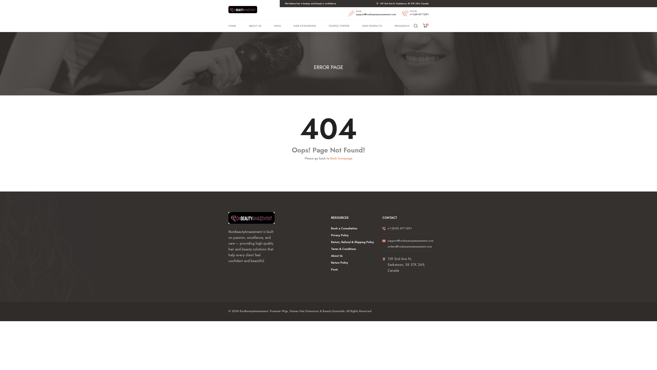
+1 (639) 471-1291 (400, 228)
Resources (402, 26)
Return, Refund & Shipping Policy (352, 242)
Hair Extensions (304, 26)
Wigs (277, 26)
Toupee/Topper (338, 26)
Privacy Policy (340, 235)
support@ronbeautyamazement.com (376, 14)
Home (232, 26)
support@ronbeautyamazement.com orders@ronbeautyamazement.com (408, 244)
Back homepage (341, 158)
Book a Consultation (344, 228)
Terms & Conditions (343, 249)
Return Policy (339, 263)
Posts (334, 270)
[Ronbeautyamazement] (242, 9)
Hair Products (372, 26)
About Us (255, 26)
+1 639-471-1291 (419, 14)
